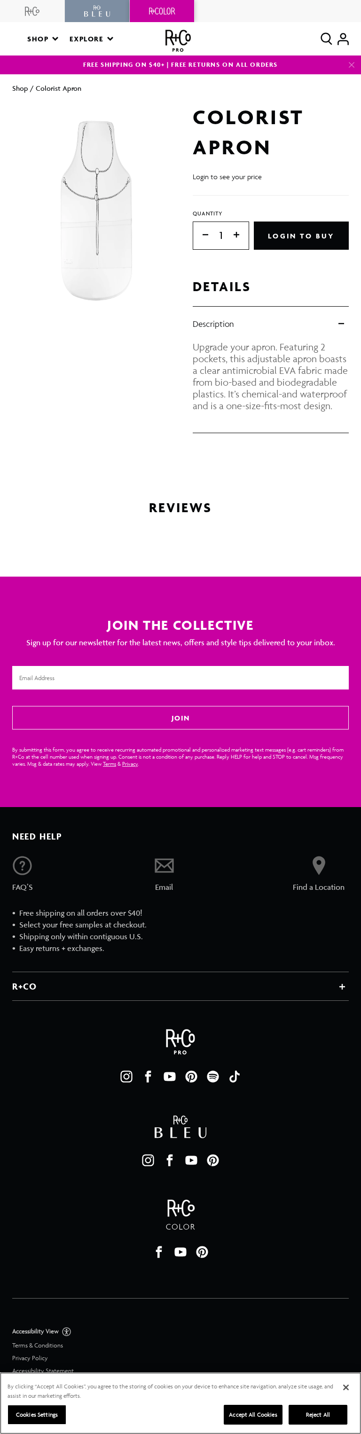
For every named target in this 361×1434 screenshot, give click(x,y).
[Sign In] (343, 38)
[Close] (351, 64)
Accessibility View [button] (36, 1331)
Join (180, 717)
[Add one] (241, 235)
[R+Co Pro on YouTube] (170, 1076)
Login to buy (301, 235)
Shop (20, 88)
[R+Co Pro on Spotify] (213, 1076)
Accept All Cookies (253, 1414)
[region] (180, 1403)
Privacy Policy (30, 1358)
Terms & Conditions (37, 1345)
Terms (109, 763)
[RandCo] (32, 11)
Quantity (208, 213)
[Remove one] (200, 235)
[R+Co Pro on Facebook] (148, 1076)
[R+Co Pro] (178, 41)
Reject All (318, 1414)
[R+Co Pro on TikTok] (234, 1076)
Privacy (130, 763)
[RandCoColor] (162, 11)
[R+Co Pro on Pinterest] (191, 1076)
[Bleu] (97, 11)
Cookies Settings (37, 1414)
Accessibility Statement (43, 1371)
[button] (43, 38)
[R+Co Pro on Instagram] (126, 1076)
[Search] (326, 38)
